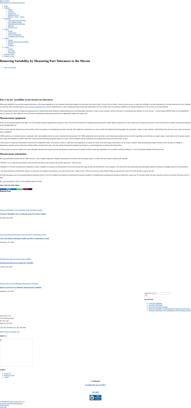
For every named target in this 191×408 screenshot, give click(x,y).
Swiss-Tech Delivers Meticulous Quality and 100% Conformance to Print (23, 234)
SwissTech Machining (156, 305)
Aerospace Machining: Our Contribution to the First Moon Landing (21, 210)
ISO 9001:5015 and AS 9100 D (95, 385)
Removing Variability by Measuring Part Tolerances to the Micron (169, 309)
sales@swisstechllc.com (11, 332)
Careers (6, 377)
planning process (128, 104)
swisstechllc (6, 181)
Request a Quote (9, 375)
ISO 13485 (95, 392)
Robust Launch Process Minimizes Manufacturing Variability (19, 283)
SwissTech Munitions (155, 303)
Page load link (4, 405)
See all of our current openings (158, 307)
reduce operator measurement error (35, 107)
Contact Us (7, 373)
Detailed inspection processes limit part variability (15, 259)
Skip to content (4, 1)
